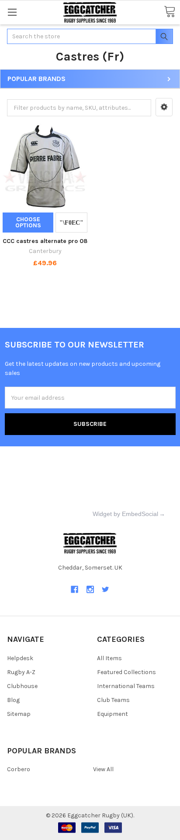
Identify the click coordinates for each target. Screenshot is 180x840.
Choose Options (28, 222)
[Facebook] (74, 589)
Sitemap (19, 714)
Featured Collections (126, 672)
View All (103, 769)
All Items (109, 658)
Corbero (18, 769)
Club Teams (113, 700)
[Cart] (169, 12)
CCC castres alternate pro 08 (45, 241)
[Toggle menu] (12, 12)
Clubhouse (22, 686)
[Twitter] (105, 589)
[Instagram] (90, 589)
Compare (71, 223)
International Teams (126, 686)
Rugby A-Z (21, 672)
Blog (13, 700)
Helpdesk (20, 658)
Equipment (112, 714)
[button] (164, 107)
